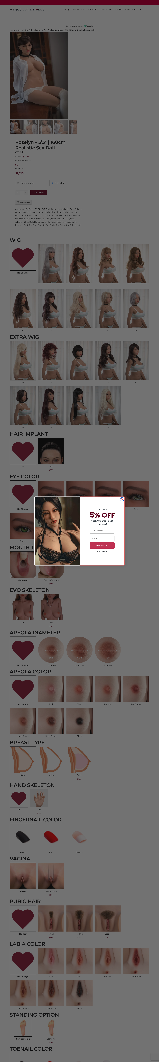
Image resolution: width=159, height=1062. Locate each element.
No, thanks (102, 551)
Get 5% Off (102, 545)
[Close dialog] (122, 499)
